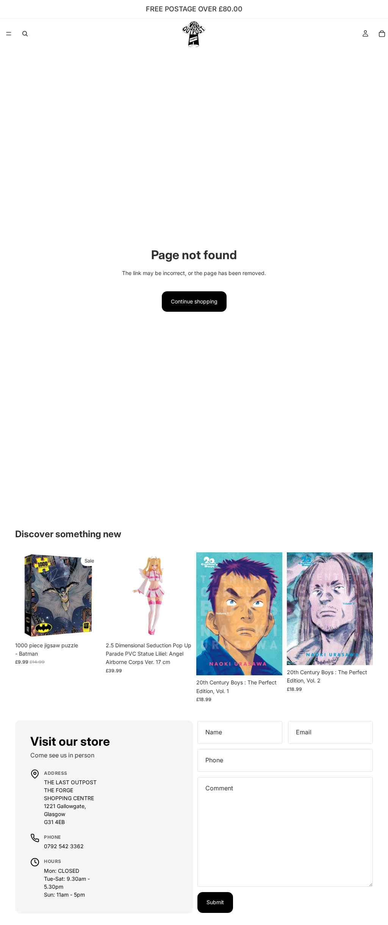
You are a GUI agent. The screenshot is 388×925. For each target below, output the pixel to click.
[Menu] (8, 33)
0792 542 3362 (64, 846)
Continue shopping (194, 301)
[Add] (89, 626)
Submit (215, 902)
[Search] (25, 33)
